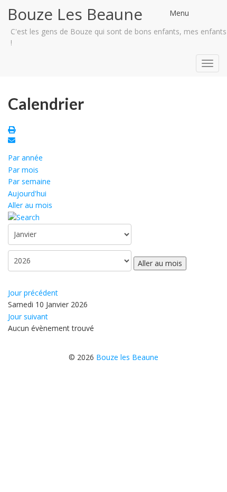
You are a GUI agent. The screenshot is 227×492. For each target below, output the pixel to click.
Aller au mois (30, 205)
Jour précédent (33, 293)
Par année (25, 158)
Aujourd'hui (27, 193)
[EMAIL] (13, 141)
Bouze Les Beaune (75, 14)
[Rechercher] (24, 217)
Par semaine (29, 181)
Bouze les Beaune (127, 357)
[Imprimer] (13, 131)
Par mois (23, 170)
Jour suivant (28, 316)
